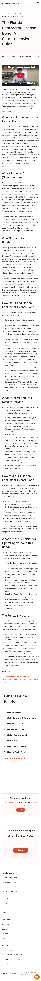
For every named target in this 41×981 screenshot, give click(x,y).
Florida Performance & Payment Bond (20, 718)
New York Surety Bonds (11, 891)
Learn (4, 912)
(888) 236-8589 (8, 950)
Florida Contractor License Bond (17, 746)
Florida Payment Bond (13, 723)
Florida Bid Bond (11, 740)
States (4, 908)
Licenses (5, 929)
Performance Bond (9, 878)
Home (4, 14)
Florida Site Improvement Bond (17, 735)
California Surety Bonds (11, 887)
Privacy (5, 934)
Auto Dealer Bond (9, 882)
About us (5, 924)
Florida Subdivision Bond (14, 729)
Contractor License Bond (23, 14)
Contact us (6, 964)
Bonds (10, 14)
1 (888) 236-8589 (13, 802)
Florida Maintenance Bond (15, 712)
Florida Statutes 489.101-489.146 (17, 677)
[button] (37, 977)
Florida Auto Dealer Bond (14, 752)
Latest (4, 938)
